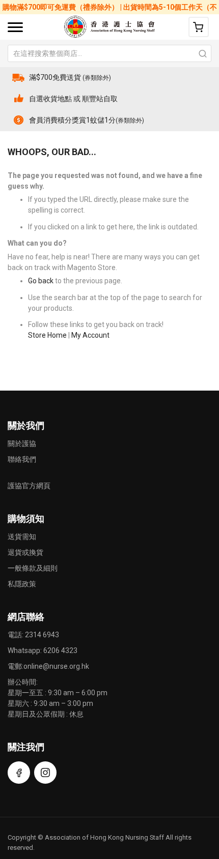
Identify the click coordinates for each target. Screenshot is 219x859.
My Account (90, 335)
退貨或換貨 (25, 552)
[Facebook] (19, 772)
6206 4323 (60, 650)
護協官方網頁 (29, 486)
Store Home (47, 335)
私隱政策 (22, 584)
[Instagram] (45, 772)
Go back (40, 281)
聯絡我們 (22, 459)
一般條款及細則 (33, 568)
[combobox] (109, 53)
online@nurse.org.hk (56, 666)
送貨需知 (22, 536)
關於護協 (22, 443)
